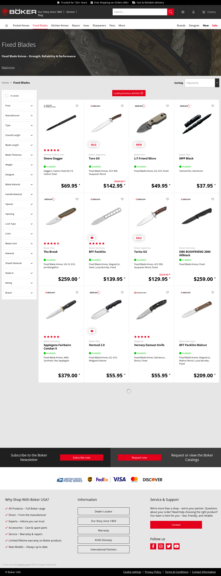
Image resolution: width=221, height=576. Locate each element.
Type (7, 125)
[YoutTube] (177, 545)
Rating (8, 282)
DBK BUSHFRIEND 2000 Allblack (194, 253)
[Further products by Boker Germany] (106, 199)
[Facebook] (154, 545)
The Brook (51, 252)
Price (7, 105)
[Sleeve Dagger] (61, 125)
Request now (139, 457)
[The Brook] (61, 218)
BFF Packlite (97, 252)
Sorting (178, 82)
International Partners (104, 549)
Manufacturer (12, 115)
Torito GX (140, 252)
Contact (176, 524)
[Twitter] (170, 545)
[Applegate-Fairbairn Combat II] (61, 312)
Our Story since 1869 (50, 11)
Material (9, 253)
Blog (40, 15)
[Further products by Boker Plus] (151, 106)
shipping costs (23, 564)
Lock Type (10, 223)
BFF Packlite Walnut (193, 345)
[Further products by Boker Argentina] (106, 106)
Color (8, 233)
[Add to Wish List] (77, 106)
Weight (9, 164)
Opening (9, 213)
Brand (8, 292)
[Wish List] (183, 12)
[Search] (170, 11)
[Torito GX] (151, 218)
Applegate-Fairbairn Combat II (57, 346)
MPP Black (186, 158)
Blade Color (11, 243)
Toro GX (94, 158)
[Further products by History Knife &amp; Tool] (61, 106)
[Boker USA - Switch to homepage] (19, 12)
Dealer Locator (103, 511)
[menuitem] (50, 12)
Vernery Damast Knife (149, 345)
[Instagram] (162, 545)
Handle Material (13, 194)
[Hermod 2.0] (106, 312)
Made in (9, 273)
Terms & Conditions (176, 572)
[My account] (193, 12)
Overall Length (12, 135)
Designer (9, 174)
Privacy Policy (153, 572)
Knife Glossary (103, 540)
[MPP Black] (196, 125)
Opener (9, 204)
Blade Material (12, 184)
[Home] (6, 25)
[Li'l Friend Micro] (151, 125)
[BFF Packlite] (106, 218)
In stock (15, 95)
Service (70, 11)
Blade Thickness (13, 154)
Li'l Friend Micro (145, 158)
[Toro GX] (106, 125)
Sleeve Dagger (53, 158)
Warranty (103, 530)
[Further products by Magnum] (151, 293)
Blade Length (12, 145)
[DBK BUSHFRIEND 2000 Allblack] (196, 218)
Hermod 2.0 (97, 345)
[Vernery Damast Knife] (151, 312)
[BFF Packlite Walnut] (196, 312)
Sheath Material (13, 263)
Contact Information (204, 572)
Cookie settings (132, 572)
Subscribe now (81, 457)
